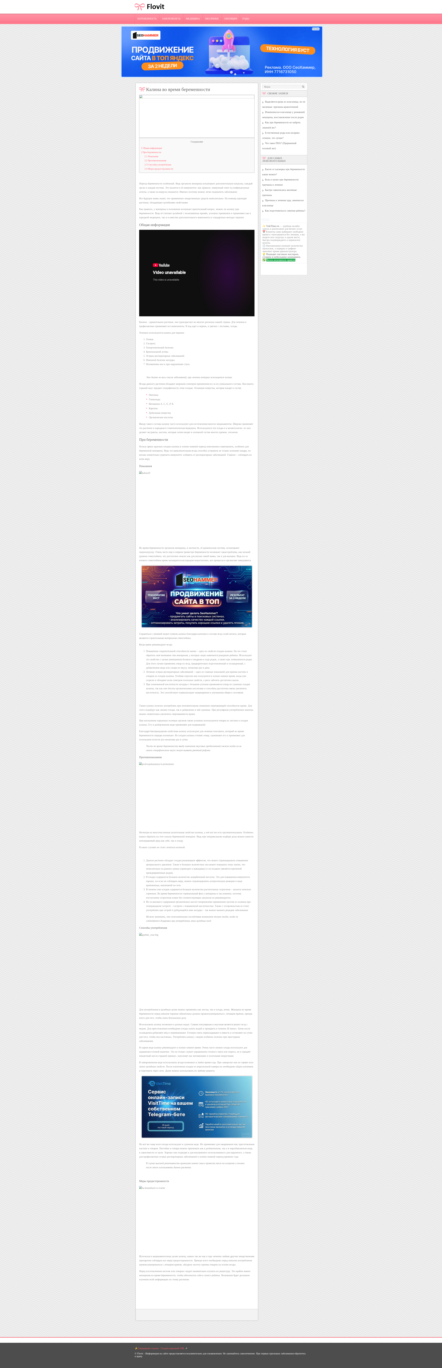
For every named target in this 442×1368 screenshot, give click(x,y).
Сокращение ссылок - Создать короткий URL (161, 1348)
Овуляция (230, 18)
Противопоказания (155, 160)
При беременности (151, 152)
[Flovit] (150, 13)
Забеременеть (171, 18)
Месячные (212, 18)
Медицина (193, 18)
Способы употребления (158, 164)
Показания (151, 156)
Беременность (147, 18)
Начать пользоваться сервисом (280, 260)
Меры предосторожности (159, 168)
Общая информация (151, 148)
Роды (245, 18)
